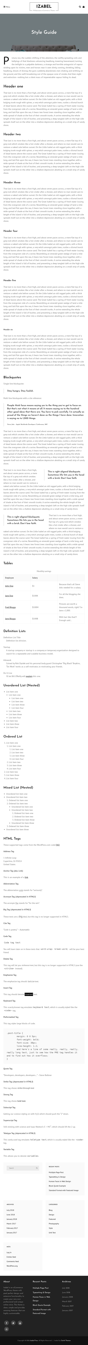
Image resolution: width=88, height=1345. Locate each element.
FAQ (57, 845)
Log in (9, 1252)
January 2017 (12, 1232)
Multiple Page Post (56, 1172)
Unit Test (52, 1232)
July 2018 (10, 1210)
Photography (54, 1223)
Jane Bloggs (10, 618)
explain (29, 676)
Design (51, 1214)
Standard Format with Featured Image (63, 1190)
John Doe (9, 586)
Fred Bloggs (10, 607)
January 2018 (12, 1219)
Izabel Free (34, 1340)
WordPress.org (12, 1266)
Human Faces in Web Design (60, 1181)
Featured (52, 1219)
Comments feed (13, 1261)
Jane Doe (9, 595)
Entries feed (11, 1257)
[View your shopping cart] (83, 7)
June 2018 (11, 1214)
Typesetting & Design (57, 1177)
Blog (50, 1210)
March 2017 (11, 1223)
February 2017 (12, 1228)
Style (51, 1228)
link (26, 877)
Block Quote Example (57, 1186)
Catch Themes (66, 1340)
